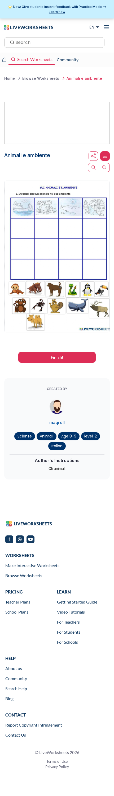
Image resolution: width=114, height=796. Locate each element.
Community (16, 678)
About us (13, 668)
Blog (9, 698)
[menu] (106, 27)
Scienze (24, 436)
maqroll (57, 422)
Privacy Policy (57, 766)
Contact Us (15, 734)
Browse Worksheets (23, 575)
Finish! (57, 357)
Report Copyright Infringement (33, 724)
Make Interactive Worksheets (32, 565)
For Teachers (68, 621)
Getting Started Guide (77, 601)
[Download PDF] (105, 156)
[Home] (28, 27)
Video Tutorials (71, 611)
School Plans (16, 611)
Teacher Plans (17, 601)
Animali (46, 436)
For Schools (67, 641)
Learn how (57, 12)
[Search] (10, 42)
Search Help (16, 688)
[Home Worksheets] (4, 59)
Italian (57, 446)
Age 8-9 (68, 436)
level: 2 (90, 436)
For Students (68, 631)
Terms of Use (57, 761)
